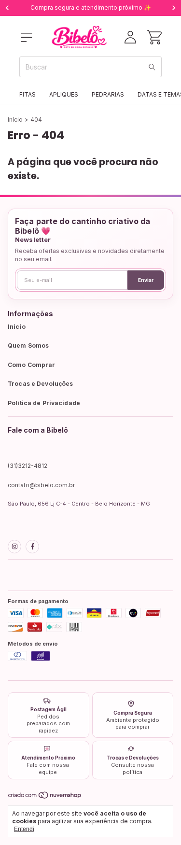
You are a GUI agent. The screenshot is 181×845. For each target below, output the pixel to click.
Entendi (24, 829)
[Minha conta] (130, 37)
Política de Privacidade (44, 403)
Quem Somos (28, 345)
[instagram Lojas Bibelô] (14, 546)
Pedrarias (108, 94)
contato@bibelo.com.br (41, 485)
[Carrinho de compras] (154, 37)
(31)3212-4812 (27, 465)
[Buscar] (152, 66)
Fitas (27, 94)
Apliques (63, 94)
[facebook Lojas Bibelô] (32, 546)
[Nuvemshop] (45, 797)
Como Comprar (32, 364)
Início (15, 119)
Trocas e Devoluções (40, 383)
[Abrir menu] (26, 37)
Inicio (17, 326)
